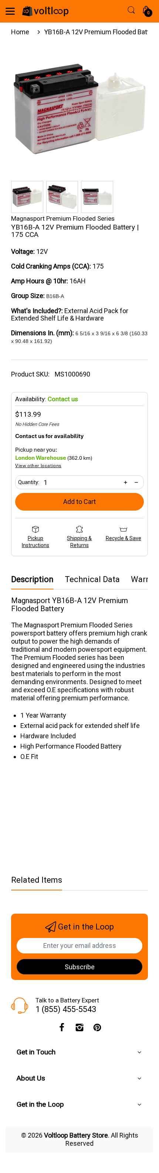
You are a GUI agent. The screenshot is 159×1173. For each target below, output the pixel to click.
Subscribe (80, 967)
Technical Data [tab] (92, 579)
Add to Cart (79, 501)
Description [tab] (32, 579)
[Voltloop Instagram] (79, 1029)
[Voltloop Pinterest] (97, 1029)
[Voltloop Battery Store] (45, 11)
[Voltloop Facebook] (61, 1029)
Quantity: (28, 482)
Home (20, 32)
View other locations (38, 466)
